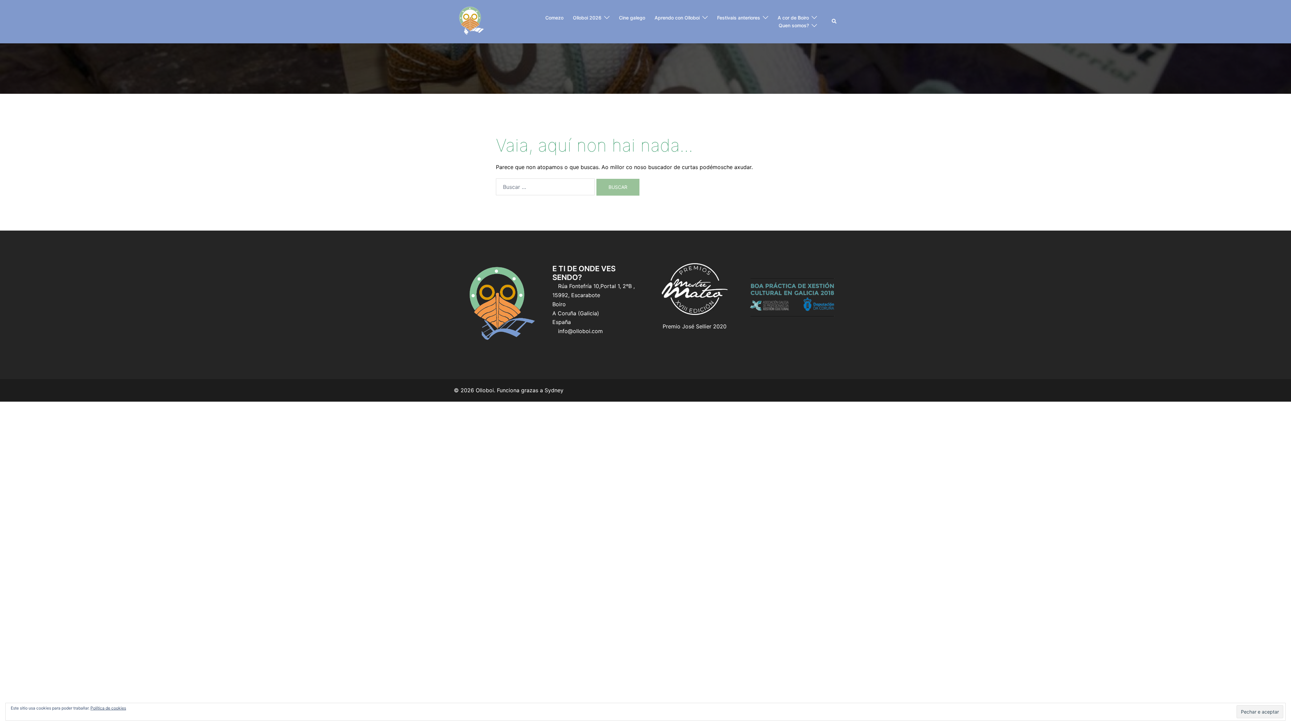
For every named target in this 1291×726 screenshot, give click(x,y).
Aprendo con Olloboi (677, 18)
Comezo (554, 18)
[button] (834, 21)
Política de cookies (108, 708)
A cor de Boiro (793, 18)
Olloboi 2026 (587, 18)
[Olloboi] (470, 21)
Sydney (554, 390)
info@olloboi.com (580, 331)
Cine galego (632, 18)
